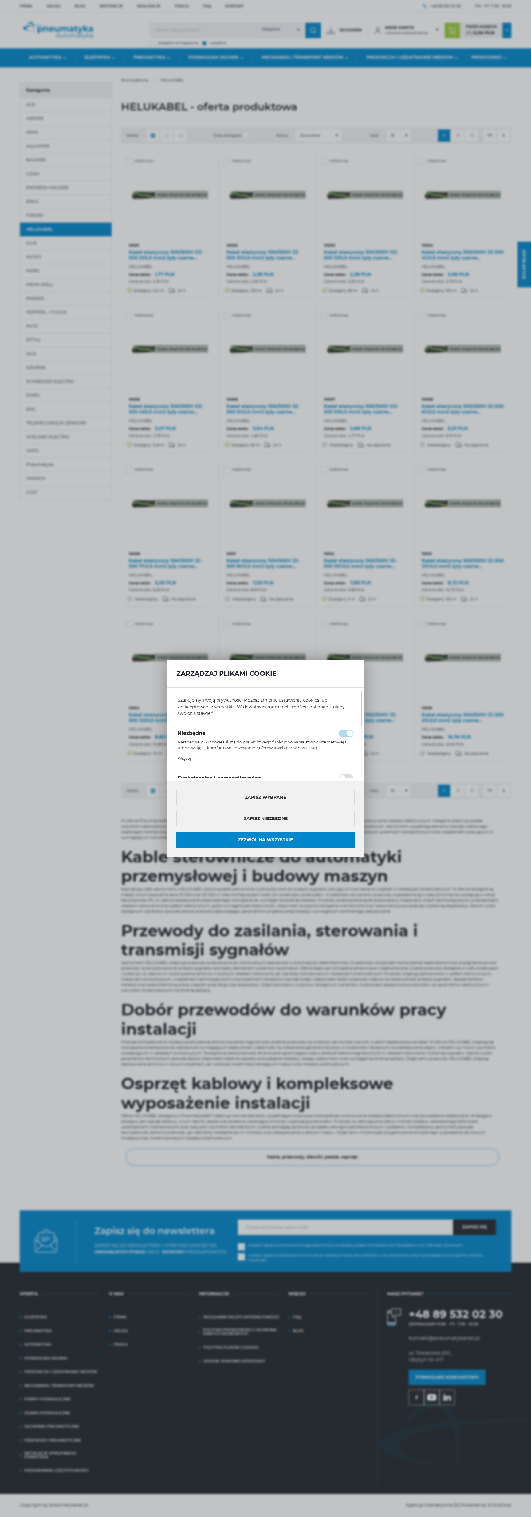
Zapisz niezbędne (266, 819)
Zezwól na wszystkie (265, 840)
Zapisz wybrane (265, 797)
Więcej (184, 759)
